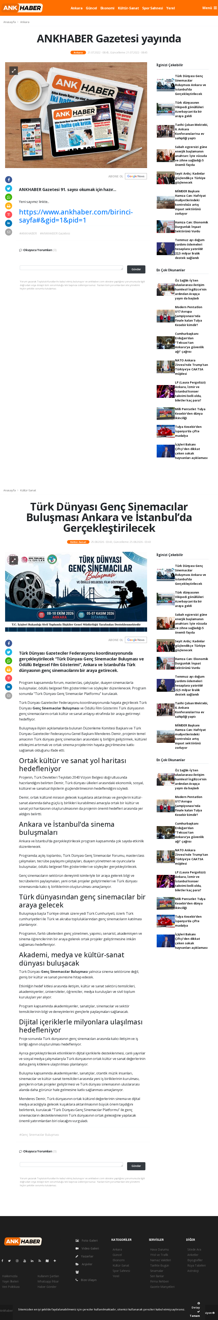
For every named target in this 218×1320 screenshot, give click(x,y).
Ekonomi (107, 8)
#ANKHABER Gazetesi (55, 233)
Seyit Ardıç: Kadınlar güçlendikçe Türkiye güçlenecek (190, 177)
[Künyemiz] (78, 1272)
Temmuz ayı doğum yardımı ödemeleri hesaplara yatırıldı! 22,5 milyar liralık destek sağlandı (190, 249)
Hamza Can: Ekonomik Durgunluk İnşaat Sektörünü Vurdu (191, 226)
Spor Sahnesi (152, 8)
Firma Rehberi (159, 1281)
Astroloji (192, 1271)
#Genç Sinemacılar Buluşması (39, 1135)
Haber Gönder (46, 1287)
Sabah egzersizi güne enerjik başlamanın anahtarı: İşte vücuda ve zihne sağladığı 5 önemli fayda (191, 156)
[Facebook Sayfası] (4, 1261)
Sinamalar (156, 1271)
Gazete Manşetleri (162, 1287)
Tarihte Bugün (159, 1265)
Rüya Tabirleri (196, 1265)
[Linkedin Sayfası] (34, 1261)
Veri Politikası (11, 1287)
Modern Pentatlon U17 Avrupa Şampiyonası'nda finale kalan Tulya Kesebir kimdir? (188, 316)
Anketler (192, 1255)
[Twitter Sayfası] (11, 1261)
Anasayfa (9, 22)
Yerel (170, 8)
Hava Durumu (159, 1249)
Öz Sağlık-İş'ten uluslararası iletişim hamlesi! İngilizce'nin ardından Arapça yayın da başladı (191, 289)
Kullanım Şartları (48, 1276)
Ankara (77, 8)
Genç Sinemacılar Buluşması (56, 708)
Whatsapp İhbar (48, 1281)
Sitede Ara (194, 1249)
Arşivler (86, 1264)
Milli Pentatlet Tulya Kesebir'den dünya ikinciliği (190, 413)
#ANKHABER (28, 233)
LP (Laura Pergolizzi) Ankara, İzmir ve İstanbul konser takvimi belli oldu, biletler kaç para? (190, 391)
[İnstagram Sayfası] (19, 1261)
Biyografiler (195, 1260)
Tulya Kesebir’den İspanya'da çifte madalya (188, 431)
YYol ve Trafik (159, 1255)
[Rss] (41, 1261)
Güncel (91, 8)
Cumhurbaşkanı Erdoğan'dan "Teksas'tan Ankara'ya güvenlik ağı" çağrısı (189, 343)
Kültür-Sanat (128, 8)
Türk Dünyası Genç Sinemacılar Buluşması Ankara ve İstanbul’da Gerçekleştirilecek (190, 85)
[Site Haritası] (49, 1261)
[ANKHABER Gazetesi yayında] (76, 115)
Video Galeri (90, 1248)
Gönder (136, 269)
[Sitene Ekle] (56, 1261)
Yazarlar (86, 1256)
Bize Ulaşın (88, 1280)
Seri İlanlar (157, 1276)
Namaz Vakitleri (160, 1260)
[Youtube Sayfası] (26, 1261)
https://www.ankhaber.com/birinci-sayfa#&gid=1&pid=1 (76, 215)
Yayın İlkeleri (10, 1281)
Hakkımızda (9, 1276)
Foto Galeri (89, 1240)
